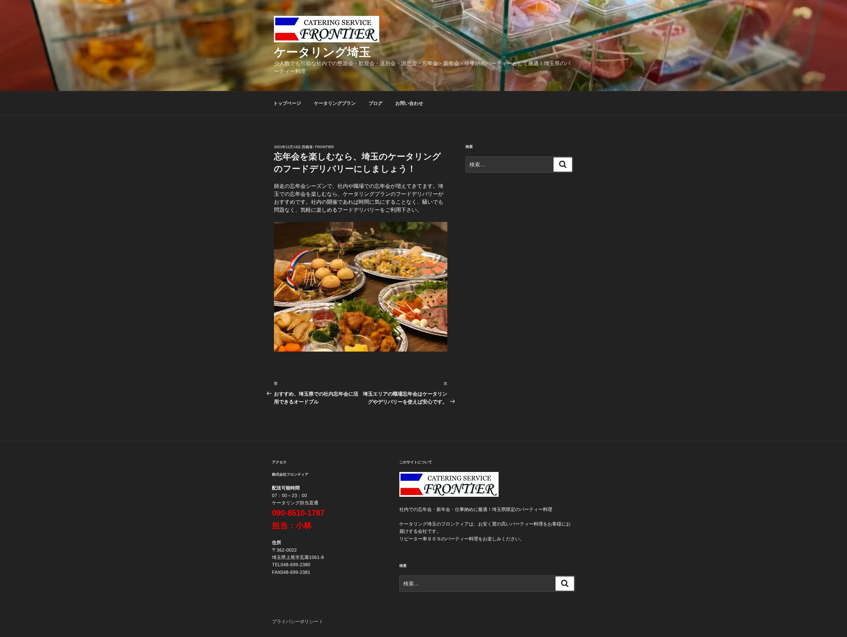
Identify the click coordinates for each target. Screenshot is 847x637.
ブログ (375, 103)
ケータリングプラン (335, 103)
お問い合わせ (409, 103)
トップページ (287, 103)
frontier (324, 147)
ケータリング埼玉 (322, 52)
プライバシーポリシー (295, 621)
